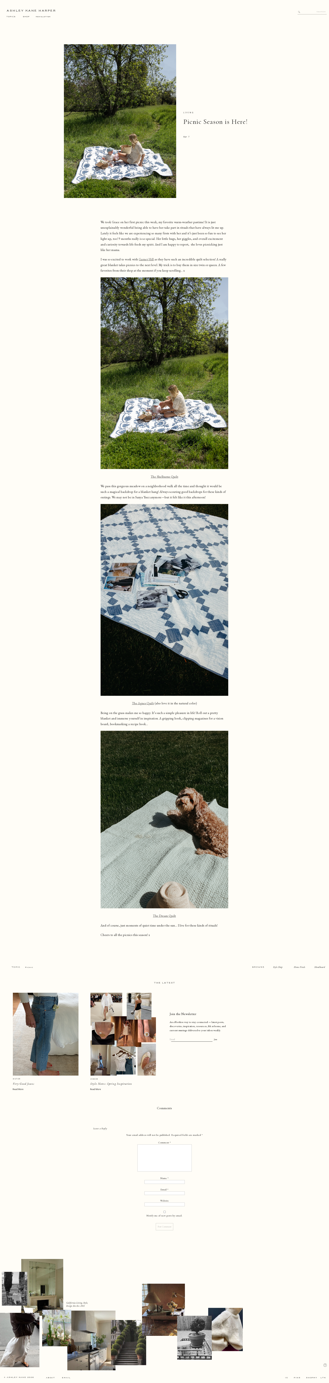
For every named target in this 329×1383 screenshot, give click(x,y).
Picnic (29, 967)
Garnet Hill (146, 259)
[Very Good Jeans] (45, 1034)
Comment (164, 1142)
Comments (164, 1108)
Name (164, 1178)
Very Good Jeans (23, 1084)
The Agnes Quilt (143, 703)
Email (165, 1189)
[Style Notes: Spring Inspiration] (123, 1034)
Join (215, 1039)
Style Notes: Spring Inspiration (111, 1084)
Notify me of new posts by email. (164, 1215)
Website (164, 1200)
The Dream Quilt (164, 916)
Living (188, 112)
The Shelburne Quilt (164, 477)
